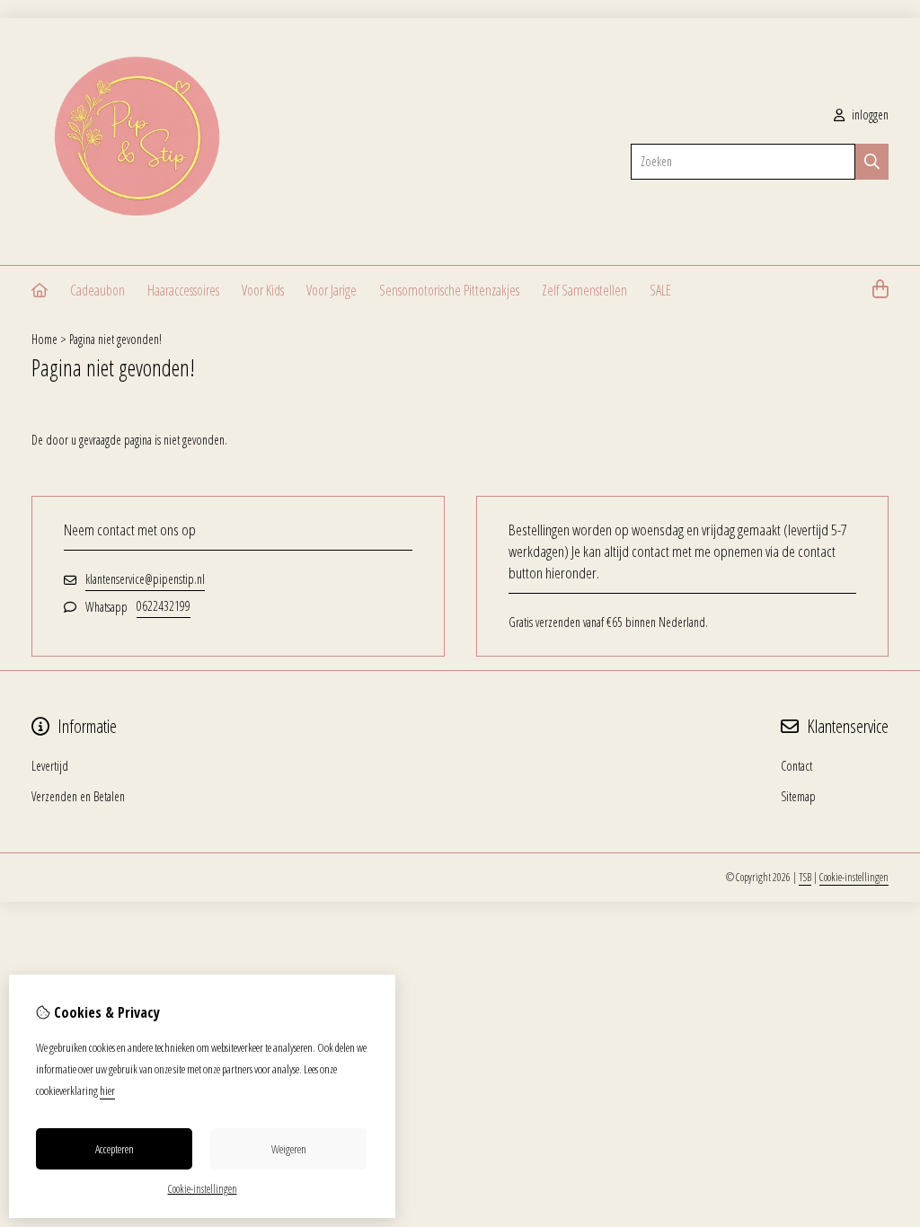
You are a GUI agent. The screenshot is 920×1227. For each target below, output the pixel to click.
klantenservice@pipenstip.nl (145, 578)
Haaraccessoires (183, 290)
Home (44, 339)
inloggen (869, 114)
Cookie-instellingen (854, 877)
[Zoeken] (872, 162)
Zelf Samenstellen (584, 290)
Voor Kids (263, 290)
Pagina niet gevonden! (115, 339)
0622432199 (163, 605)
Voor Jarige (331, 290)
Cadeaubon (97, 290)
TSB (805, 877)
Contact (796, 765)
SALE (660, 290)
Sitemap (798, 796)
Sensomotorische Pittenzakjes (449, 290)
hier (107, 1090)
